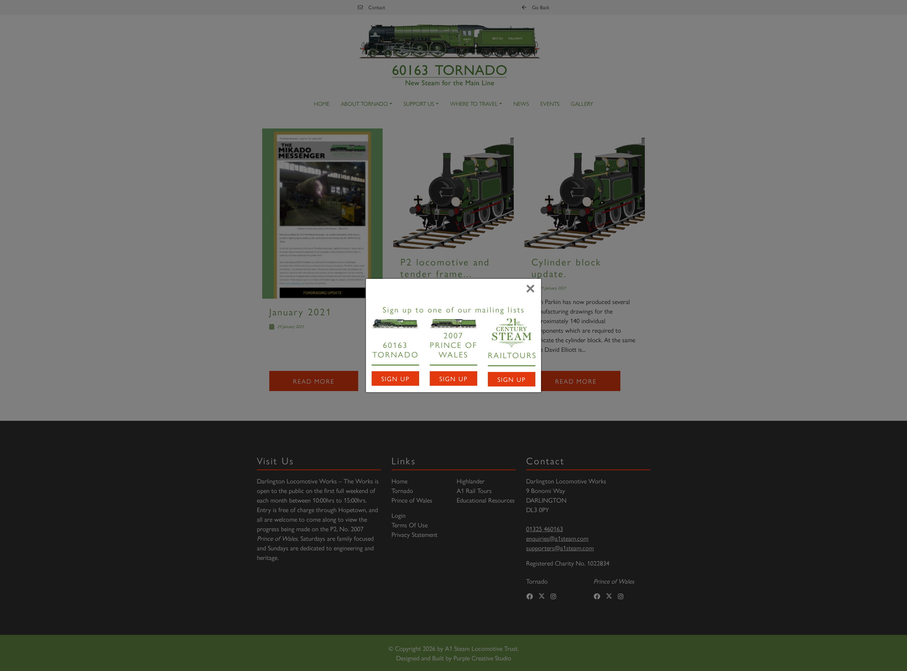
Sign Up (395, 378)
